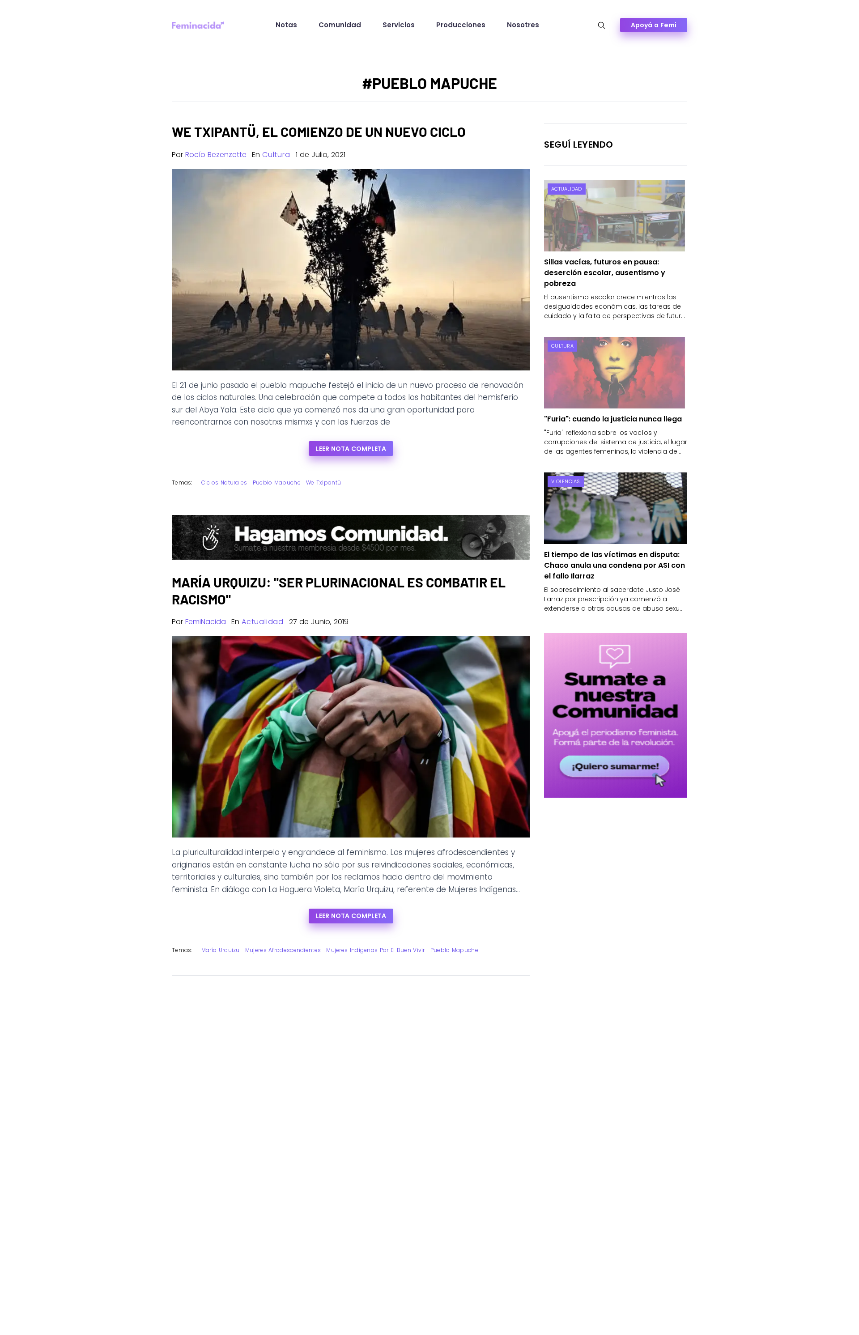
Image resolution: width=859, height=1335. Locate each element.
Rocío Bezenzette (216, 154)
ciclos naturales (224, 482)
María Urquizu (220, 950)
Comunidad (340, 25)
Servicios (399, 25)
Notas (286, 25)
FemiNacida (205, 621)
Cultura (276, 154)
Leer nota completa (351, 448)
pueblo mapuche (277, 482)
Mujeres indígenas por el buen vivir (375, 950)
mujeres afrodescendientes (283, 950)
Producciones (460, 25)
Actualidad (263, 621)
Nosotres (523, 25)
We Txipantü (323, 482)
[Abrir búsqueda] (601, 25)
